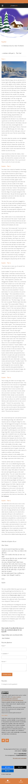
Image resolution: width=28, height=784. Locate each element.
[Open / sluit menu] (2, 5)
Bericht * (4, 661)
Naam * (4, 645)
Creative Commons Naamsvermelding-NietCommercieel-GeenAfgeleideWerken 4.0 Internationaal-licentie (12, 698)
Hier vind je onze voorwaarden (19, 758)
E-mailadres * (5, 653)
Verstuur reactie (7, 674)
